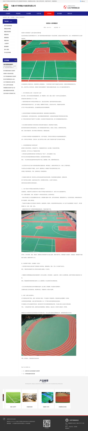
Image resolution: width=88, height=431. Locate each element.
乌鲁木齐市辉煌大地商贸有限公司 (22, 421)
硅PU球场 (6, 49)
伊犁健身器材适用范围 (30, 373)
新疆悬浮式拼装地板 (76, 406)
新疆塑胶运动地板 (44, 406)
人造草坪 (6, 43)
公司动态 (49, 13)
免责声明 (19, 423)
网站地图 (28, 423)
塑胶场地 (6, 40)
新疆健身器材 (11, 406)
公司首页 (8, 13)
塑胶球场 (6, 34)
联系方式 (70, 13)
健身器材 (6, 46)
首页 (8, 17)
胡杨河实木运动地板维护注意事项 (32, 371)
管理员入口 (23, 423)
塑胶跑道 (6, 37)
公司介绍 (39, 13)
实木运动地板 (7, 52)
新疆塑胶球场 (60, 406)
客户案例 (59, 13)
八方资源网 (14, 423)
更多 (15, 60)
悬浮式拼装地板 (8, 25)
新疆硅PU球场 (27, 406)
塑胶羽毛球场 (7, 31)
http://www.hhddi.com (25, 367)
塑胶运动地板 (7, 28)
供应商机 (18, 13)
